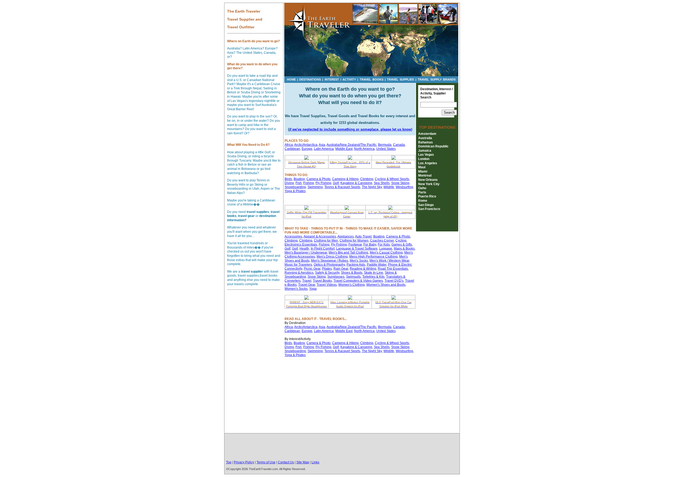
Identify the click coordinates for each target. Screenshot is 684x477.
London (423, 159)
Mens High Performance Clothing (373, 256)
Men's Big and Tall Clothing (348, 252)
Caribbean (292, 149)
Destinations (310, 79)
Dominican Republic (433, 146)
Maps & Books (404, 248)
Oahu (422, 188)
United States (386, 149)
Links (315, 462)
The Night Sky (372, 187)
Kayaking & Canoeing (356, 183)
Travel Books (371, 79)
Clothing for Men (326, 240)
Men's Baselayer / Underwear (306, 252)
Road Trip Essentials (393, 268)
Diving (289, 183)
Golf (336, 183)
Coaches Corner (382, 240)
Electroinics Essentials (301, 244)
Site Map (302, 462)
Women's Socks (296, 289)
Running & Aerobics (299, 272)
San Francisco (429, 209)
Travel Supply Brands (437, 79)
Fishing (308, 183)
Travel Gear (306, 285)
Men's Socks (359, 260)
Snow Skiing (400, 183)
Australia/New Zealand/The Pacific (351, 145)
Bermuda (384, 145)
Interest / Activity (340, 79)
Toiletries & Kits (373, 276)
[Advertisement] (342, 447)
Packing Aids (356, 264)
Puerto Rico (427, 196)
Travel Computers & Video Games (358, 281)
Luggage (385, 248)
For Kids (384, 244)
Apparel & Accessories (320, 236)
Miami (422, 171)
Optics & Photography (329, 264)
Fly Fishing (323, 183)
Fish (299, 183)
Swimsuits (353, 276)
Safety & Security (327, 272)
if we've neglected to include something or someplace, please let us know (350, 129)
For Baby (369, 244)
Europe (307, 149)
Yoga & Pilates (295, 191)
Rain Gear (340, 268)
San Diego (426, 205)
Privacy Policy (244, 462)
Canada (399, 145)
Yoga (313, 289)
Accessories (293, 236)
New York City (429, 184)
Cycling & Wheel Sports (392, 179)
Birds (288, 179)
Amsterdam (427, 134)
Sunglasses (335, 276)
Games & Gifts (401, 244)
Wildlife (388, 187)
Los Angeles (427, 163)
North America (364, 149)
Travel (306, 281)
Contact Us (286, 462)
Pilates (327, 268)
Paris (422, 192)
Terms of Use (265, 462)
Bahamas (425, 142)
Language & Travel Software (357, 248)
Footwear (355, 244)
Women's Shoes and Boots (385, 285)
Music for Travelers (298, 264)
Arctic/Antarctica (305, 145)
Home (291, 79)
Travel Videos (327, 285)
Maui (421, 167)
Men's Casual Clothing (386, 252)
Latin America (324, 149)
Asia (322, 145)
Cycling (400, 240)
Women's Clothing (351, 285)
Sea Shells (382, 183)
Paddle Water (376, 264)
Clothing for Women (354, 240)
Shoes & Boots (351, 272)
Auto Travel (363, 236)
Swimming (315, 187)
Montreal (425, 175)
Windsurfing (404, 187)
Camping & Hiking (345, 179)
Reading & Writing (363, 268)
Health (304, 248)
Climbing (366, 179)
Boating (299, 179)
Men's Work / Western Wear (389, 260)
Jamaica (424, 150)
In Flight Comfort (323, 248)
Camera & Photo (318, 179)
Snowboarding (295, 187)
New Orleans (428, 180)
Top (228, 462)
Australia (425, 138)
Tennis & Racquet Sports (342, 187)
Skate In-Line (373, 272)
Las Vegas (426, 155)
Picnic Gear (312, 268)
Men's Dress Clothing (332, 256)
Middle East (343, 149)
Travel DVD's (393, 281)
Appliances (345, 236)
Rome (422, 201)
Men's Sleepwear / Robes (329, 260)
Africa (289, 145)
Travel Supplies (400, 79)
